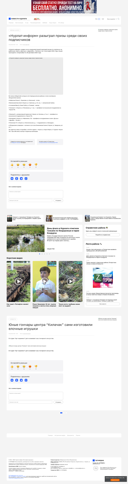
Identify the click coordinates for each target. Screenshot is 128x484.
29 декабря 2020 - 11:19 (13, 44)
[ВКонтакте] (12, 178)
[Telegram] (21, 178)
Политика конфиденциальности (16, 478)
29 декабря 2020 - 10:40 (13, 333)
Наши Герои (52, 22)
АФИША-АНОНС (14, 30)
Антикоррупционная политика (16, 475)
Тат (103, 19)
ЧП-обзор (61, 22)
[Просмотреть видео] (18, 281)
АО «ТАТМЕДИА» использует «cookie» (17, 476)
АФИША (44, 22)
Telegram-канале (16, 142)
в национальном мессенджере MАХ (48, 142)
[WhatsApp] (26, 178)
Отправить (58, 200)
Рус (96, 19)
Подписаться (115, 480)
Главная (11, 22)
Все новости (103, 304)
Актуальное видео (60, 435)
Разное (78, 435)
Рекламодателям (35, 22)
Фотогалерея (19, 22)
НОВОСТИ (13, 319)
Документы (70, 435)
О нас (26, 22)
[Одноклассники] (16, 178)
